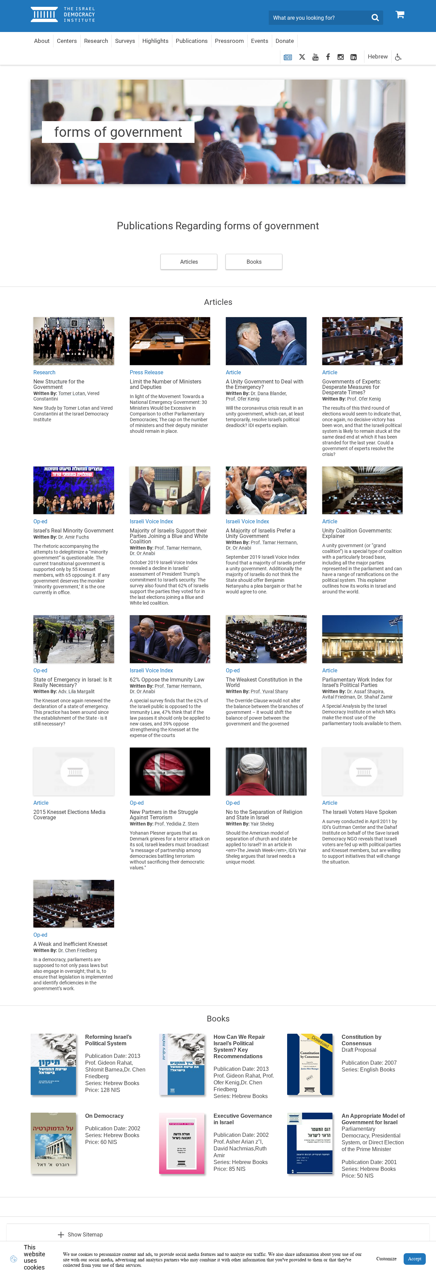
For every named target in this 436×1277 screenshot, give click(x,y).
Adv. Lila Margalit (76, 691)
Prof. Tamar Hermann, (178, 548)
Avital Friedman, (339, 697)
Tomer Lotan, (72, 393)
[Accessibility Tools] (398, 56)
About (42, 40)
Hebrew (378, 56)
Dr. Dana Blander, (269, 393)
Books (254, 262)
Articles (189, 262)
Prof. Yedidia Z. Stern (177, 823)
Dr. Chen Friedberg (77, 950)
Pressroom (229, 40)
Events (259, 40)
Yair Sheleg (262, 823)
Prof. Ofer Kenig (243, 399)
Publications (192, 40)
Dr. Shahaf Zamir (375, 697)
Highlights (155, 40)
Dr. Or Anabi (142, 553)
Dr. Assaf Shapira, (366, 691)
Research (96, 40)
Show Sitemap (85, 1234)
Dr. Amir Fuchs (73, 537)
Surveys (125, 40)
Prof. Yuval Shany (269, 691)
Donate (285, 40)
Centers (67, 40)
